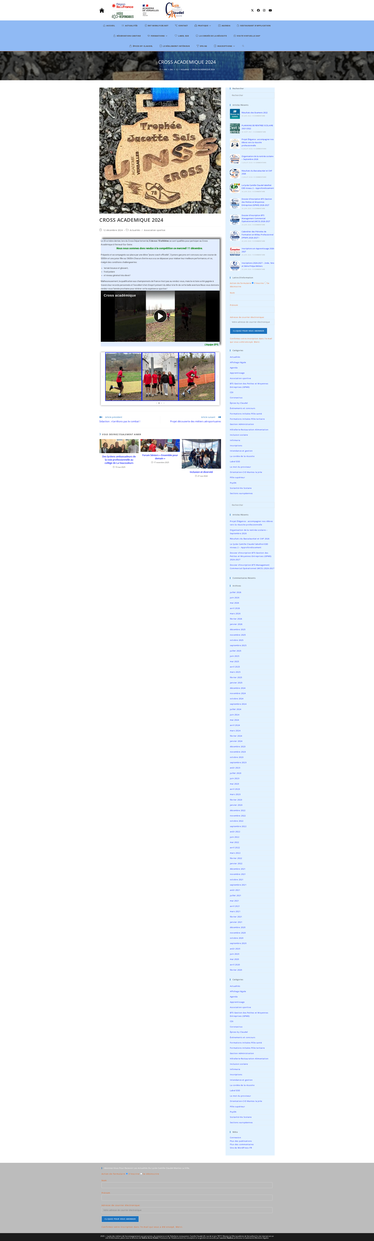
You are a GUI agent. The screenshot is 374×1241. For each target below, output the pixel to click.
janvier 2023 (236, 805)
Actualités (135, 230)
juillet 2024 (235, 709)
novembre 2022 (238, 815)
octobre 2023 (236, 757)
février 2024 (236, 736)
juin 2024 (234, 714)
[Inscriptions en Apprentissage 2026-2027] (235, 251)
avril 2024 (235, 725)
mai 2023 (234, 783)
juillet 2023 (235, 773)
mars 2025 (235, 672)
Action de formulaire (240, 283)
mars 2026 (235, 613)
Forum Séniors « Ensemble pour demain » (160, 457)
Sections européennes (241, 493)
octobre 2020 (236, 938)
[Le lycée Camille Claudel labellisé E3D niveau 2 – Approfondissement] (235, 188)
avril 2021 (235, 906)
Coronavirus (236, 397)
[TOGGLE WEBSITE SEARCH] (243, 46)
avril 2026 (235, 608)
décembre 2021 (238, 869)
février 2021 (236, 916)
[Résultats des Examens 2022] (235, 114)
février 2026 (236, 618)
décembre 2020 (238, 927)
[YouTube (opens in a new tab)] (270, 10)
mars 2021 (235, 911)
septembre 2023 (238, 762)
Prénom (234, 305)
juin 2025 (234, 656)
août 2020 (235, 948)
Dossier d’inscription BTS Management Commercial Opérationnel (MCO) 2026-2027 (256, 218)
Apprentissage (237, 373)
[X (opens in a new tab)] (253, 10)
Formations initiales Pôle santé (246, 413)
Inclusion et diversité (201, 472)
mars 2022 (235, 853)
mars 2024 (235, 730)
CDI (232, 392)
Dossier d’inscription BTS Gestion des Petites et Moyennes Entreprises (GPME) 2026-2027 (257, 202)
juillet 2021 (235, 895)
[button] (102, 376)
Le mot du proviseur (240, 467)
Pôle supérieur (237, 477)
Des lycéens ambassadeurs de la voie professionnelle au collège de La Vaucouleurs (119, 460)
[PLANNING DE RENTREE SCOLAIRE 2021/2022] (235, 128)
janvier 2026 (236, 624)
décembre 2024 (238, 688)
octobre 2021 (236, 879)
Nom (232, 292)
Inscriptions (236, 445)
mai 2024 (234, 720)
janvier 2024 (236, 741)
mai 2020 (234, 959)
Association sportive (154, 230)
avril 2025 (235, 666)
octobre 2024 (236, 698)
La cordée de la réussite (242, 456)
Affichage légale (238, 362)
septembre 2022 (238, 826)
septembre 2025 (238, 645)
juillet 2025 (235, 650)
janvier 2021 (236, 922)
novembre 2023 (238, 751)
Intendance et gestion (241, 450)
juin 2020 (234, 954)
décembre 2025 (238, 629)
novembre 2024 (238, 693)
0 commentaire (259, 116)
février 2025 (236, 677)
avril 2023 (235, 789)
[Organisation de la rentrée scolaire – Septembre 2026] (235, 159)
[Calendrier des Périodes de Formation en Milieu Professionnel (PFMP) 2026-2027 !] (235, 236)
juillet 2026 (235, 592)
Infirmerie (235, 440)
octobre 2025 (236, 640)
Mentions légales (262, 1238)
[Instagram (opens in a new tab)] (265, 10)
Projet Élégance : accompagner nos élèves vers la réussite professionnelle (258, 142)
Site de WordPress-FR (241, 1147)
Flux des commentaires (242, 1144)
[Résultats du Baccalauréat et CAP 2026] (235, 173)
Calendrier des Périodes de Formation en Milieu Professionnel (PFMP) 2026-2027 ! (257, 234)
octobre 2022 (236, 821)
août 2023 (235, 767)
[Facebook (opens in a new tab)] (259, 10)
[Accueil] (160, 69)
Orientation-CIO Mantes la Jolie (246, 472)
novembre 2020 (238, 932)
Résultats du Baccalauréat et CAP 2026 (249, 538)
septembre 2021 (238, 884)
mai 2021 (234, 900)
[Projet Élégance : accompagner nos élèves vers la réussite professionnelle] (235, 144)
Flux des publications (241, 1141)
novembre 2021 (238, 874)
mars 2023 (235, 794)
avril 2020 (235, 964)
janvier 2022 (236, 863)
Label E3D (235, 461)
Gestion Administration (242, 424)
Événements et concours (242, 408)
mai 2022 (234, 842)
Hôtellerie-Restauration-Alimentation (249, 429)
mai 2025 (234, 661)
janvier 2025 (236, 682)
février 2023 (236, 799)
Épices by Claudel (239, 403)
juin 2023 (234, 778)
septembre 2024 (238, 704)
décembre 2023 (238, 746)
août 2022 (235, 831)
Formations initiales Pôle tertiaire (247, 419)
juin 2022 (234, 837)
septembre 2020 (238, 943)
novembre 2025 (238, 635)
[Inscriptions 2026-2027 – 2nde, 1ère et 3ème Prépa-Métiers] (235, 266)
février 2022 (236, 858)
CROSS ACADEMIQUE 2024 (203, 69)
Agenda (234, 367)
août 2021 (235, 890)
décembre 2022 (238, 810)
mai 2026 (234, 602)
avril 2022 (235, 847)
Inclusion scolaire (239, 435)
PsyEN (233, 482)
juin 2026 (234, 597)
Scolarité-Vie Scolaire (241, 488)
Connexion (235, 1137)
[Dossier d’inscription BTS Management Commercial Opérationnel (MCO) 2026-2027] (235, 220)
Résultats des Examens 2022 (254, 112)
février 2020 (236, 970)
